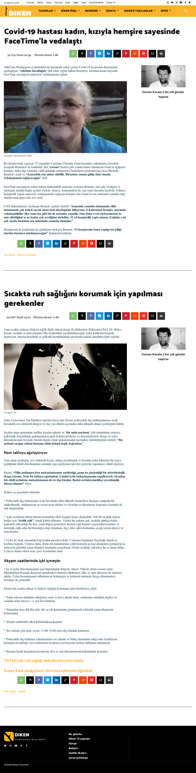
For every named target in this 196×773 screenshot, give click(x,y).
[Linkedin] (108, 54)
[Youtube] (181, 3)
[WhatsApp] (73, 54)
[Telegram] (99, 54)
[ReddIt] (135, 54)
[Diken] (17, 11)
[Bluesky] (172, 3)
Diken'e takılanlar (27, 255)
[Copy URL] (117, 54)
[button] (186, 11)
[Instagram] (168, 3)
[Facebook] (185, 3)
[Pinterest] (126, 54)
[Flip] (143, 54)
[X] (82, 54)
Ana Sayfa (9, 255)
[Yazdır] (161, 54)
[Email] (152, 54)
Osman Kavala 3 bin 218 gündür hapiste (163, 95)
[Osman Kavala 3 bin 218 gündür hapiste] (163, 76)
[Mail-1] (189, 3)
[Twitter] (176, 3)
